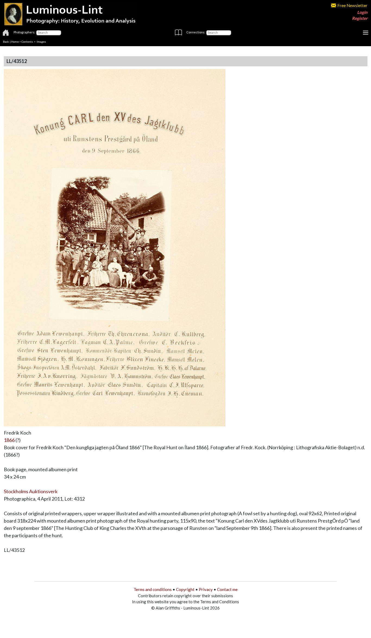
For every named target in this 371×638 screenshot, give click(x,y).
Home (15, 41)
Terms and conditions (153, 589)
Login (362, 12)
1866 (9, 440)
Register (359, 18)
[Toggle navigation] (365, 32)
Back (6, 41)
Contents (27, 41)
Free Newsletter (352, 5)
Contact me (227, 589)
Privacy (206, 589)
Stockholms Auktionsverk (31, 491)
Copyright (185, 589)
